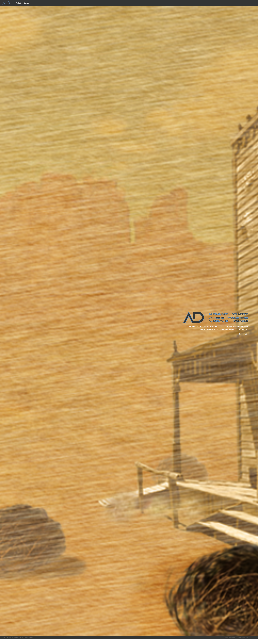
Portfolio (19, 3)
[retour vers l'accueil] (6, 4)
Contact (26, 3)
